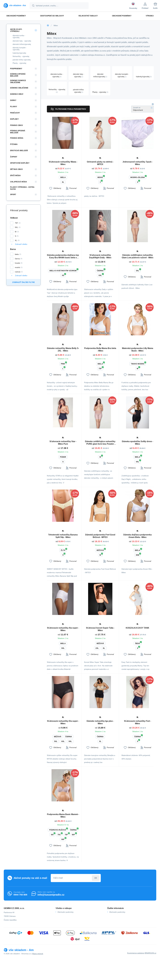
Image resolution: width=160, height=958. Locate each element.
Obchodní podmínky (66, 912)
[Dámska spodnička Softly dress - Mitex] (138, 412)
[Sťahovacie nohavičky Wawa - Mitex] (63, 133)
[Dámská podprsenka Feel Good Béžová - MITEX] (100, 506)
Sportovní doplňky (19, 163)
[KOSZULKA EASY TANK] (138, 599)
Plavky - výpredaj (19, 63)
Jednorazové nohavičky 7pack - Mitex (137, 163)
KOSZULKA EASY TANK (137, 628)
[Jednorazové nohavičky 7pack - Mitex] (138, 133)
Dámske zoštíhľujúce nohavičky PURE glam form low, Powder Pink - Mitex (100, 442)
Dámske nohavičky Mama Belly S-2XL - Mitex (63, 349)
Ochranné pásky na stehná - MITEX (100, 163)
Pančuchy (15, 113)
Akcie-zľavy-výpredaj (16, 30)
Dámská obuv (16, 94)
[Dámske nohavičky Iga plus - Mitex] (100, 692)
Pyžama (14, 144)
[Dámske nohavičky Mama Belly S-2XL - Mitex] (63, 319)
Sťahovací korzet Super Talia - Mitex (100, 629)
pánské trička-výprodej (21, 60)
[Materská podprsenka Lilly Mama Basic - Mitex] (138, 319)
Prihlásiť (96, 878)
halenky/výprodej (19, 53)
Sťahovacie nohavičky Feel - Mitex (137, 722)
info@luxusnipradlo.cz (51, 894)
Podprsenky (16, 69)
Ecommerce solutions (135, 953)
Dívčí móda (15, 175)
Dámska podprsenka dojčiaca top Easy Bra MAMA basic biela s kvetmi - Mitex (63, 256)
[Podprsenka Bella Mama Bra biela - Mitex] (100, 319)
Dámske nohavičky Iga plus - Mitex (100, 722)
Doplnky (14, 119)
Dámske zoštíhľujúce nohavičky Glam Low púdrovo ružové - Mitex (137, 256)
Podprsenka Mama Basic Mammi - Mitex (63, 815)
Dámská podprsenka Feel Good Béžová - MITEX (100, 536)
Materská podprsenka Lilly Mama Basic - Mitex (137, 349)
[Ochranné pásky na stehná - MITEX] (100, 133)
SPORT (13, 194)
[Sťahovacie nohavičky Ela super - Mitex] (63, 692)
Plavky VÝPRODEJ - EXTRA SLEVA (22, 188)
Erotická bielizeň (19, 150)
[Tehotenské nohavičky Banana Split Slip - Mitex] (63, 506)
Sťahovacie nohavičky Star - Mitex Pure (63, 442)
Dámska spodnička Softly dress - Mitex (137, 442)
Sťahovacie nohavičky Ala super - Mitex (63, 629)
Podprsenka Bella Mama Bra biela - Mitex (100, 349)
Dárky (13, 100)
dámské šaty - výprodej (22, 41)
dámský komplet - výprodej (20, 49)
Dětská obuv (16, 169)
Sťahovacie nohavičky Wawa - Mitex (63, 163)
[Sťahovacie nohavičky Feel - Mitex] (138, 692)
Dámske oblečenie (19, 88)
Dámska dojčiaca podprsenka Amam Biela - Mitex (137, 536)
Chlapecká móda (18, 182)
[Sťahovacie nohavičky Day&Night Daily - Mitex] (100, 226)
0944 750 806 (20, 894)
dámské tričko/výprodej (22, 44)
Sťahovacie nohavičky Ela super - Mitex (63, 722)
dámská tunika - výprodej (19, 36)
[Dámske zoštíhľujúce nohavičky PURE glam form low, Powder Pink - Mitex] (100, 412)
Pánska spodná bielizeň (17, 132)
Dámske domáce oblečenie (18, 81)
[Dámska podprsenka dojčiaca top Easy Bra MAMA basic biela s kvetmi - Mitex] (63, 226)
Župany (13, 157)
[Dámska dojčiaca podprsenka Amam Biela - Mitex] (138, 506)
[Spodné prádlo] (48, 25)
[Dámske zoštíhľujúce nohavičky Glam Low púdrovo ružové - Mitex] (138, 226)
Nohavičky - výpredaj (21, 56)
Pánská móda (16, 138)
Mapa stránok (37, 954)
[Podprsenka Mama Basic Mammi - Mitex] (63, 785)
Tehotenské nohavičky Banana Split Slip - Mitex (63, 536)
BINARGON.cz (150, 953)
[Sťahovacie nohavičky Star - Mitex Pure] (63, 412)
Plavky (13, 107)
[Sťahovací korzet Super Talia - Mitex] (100, 599)
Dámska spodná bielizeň (18, 75)
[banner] (14, 5)
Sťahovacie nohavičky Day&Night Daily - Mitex (100, 256)
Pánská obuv (16, 125)
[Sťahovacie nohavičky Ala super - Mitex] (63, 599)
